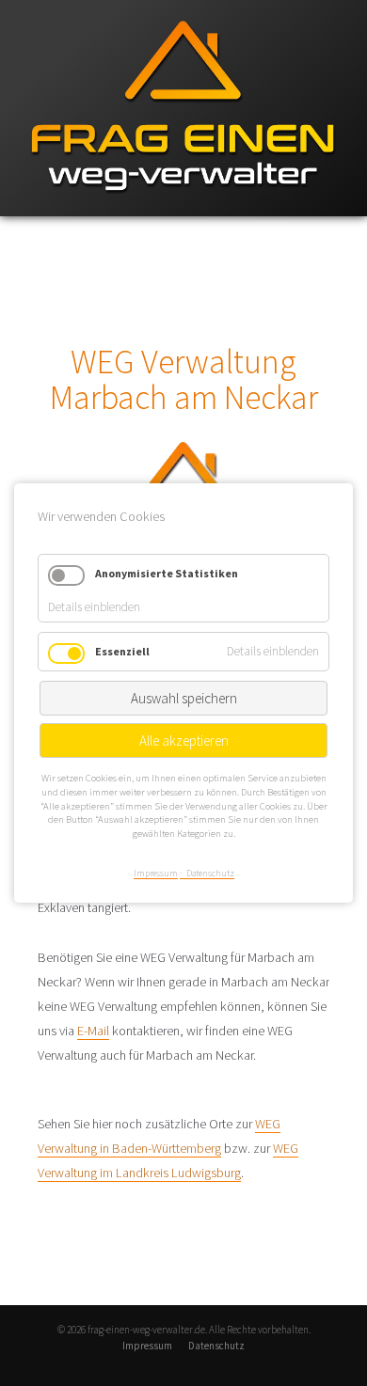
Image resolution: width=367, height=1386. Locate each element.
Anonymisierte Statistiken (166, 573)
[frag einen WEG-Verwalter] (183, 212)
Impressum (147, 1345)
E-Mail (93, 1030)
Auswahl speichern (184, 699)
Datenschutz (216, 1345)
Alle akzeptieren (184, 741)
